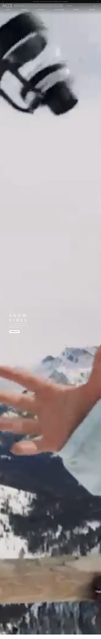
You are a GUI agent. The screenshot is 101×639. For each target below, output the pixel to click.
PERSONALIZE (92, 9)
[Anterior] (2, 1)
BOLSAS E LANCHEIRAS (59, 9)
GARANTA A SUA (14, 331)
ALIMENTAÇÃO (40, 9)
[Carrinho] (97, 6)
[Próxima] (98, 1)
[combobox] (37, 5)
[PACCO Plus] (94, 6)
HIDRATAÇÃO (24, 9)
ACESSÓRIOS (76, 9)
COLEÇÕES (8, 9)
